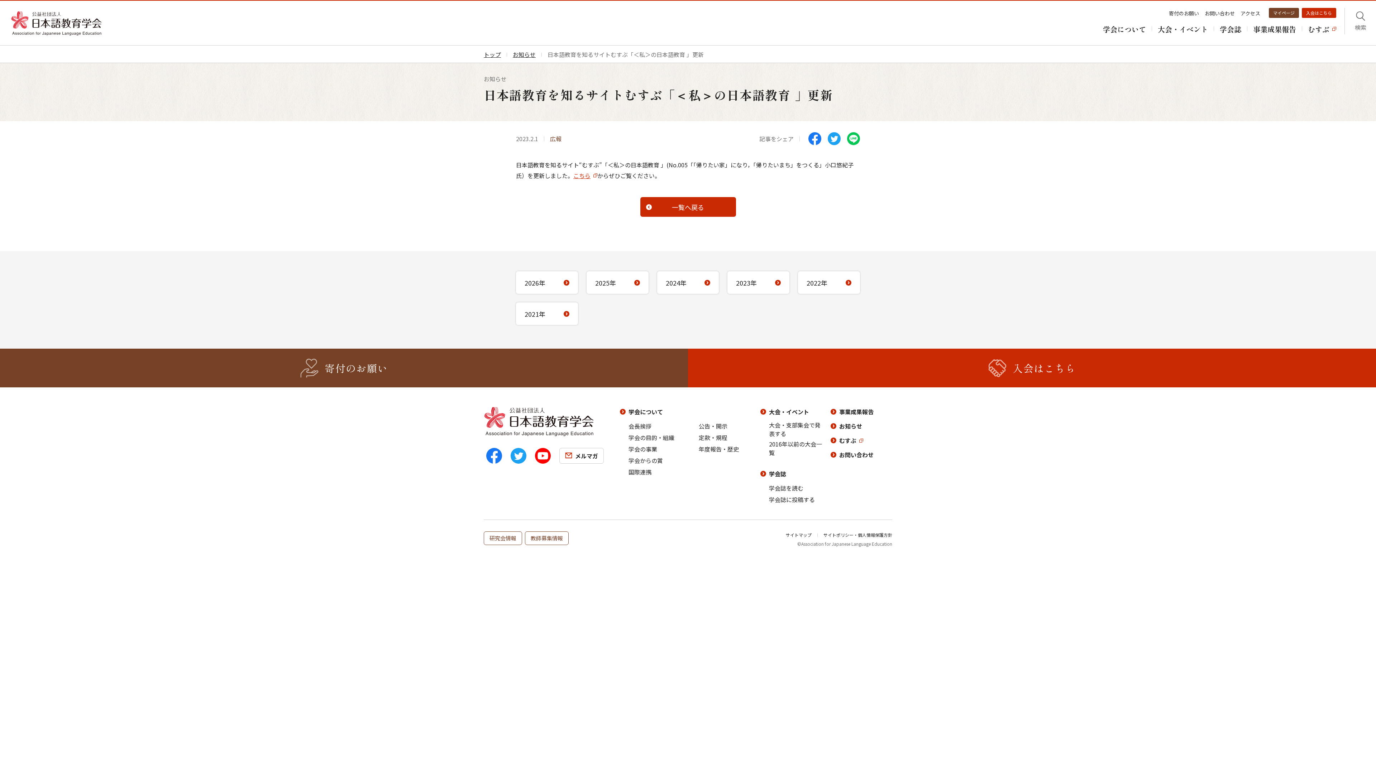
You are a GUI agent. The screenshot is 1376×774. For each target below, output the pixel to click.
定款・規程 (713, 437)
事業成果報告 (856, 411)
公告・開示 (713, 426)
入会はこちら (1319, 13)
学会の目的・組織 (651, 437)
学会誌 (777, 473)
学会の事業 (643, 449)
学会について (646, 411)
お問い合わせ (1220, 13)
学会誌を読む (786, 488)
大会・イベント (789, 411)
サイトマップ (799, 535)
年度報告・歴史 (719, 449)
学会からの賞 (646, 460)
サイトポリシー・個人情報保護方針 (857, 535)
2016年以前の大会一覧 (795, 448)
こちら (582, 175)
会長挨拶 (640, 426)
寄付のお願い (1184, 13)
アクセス (1250, 13)
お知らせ (850, 426)
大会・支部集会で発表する (795, 429)
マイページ (1284, 13)
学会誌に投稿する (792, 499)
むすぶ (847, 440)
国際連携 (640, 472)
